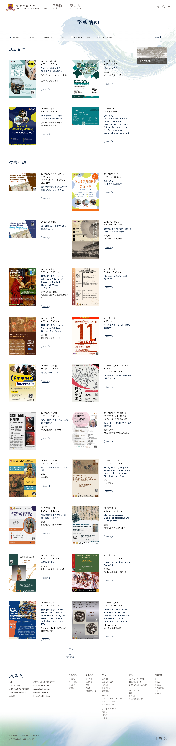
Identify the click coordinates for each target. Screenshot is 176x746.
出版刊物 (132, 693)
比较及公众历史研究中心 (137, 679)
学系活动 (158, 685)
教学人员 (89, 679)
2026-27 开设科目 (109, 709)
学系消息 (158, 682)
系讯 (156, 691)
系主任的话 (73, 682)
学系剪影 (158, 694)
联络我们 (72, 688)
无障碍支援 (13, 735)
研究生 (88, 688)
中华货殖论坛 (159, 688)
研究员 (88, 685)
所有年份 (156, 36)
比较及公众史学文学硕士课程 (112, 698)
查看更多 (45, 89)
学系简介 (72, 679)
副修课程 (105, 691)
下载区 (104, 718)
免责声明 (36, 735)
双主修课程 (106, 688)
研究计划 (132, 696)
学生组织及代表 (91, 691)
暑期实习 (105, 715)
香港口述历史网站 (135, 690)
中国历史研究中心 (135, 682)
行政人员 (89, 682)
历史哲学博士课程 (108, 704)
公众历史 (105, 685)
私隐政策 (25, 735)
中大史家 (72, 685)
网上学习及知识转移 (136, 699)
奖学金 (104, 712)
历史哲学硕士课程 (108, 701)
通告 (156, 679)
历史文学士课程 (107, 682)
